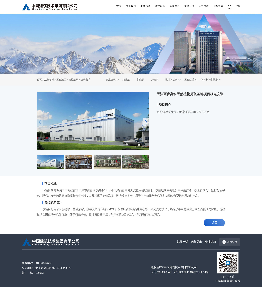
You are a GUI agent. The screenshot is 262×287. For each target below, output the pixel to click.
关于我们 (131, 6)
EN (238, 6)
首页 (118, 6)
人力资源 (203, 6)
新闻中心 (174, 6)
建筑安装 (85, 79)
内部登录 (196, 241)
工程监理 (189, 79)
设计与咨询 (171, 79)
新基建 (126, 79)
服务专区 (218, 6)
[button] (146, 122)
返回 (214, 222)
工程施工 (61, 79)
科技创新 (160, 6)
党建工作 (189, 6)
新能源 (140, 79)
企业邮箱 (210, 241)
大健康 (154, 79)
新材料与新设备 (209, 79)
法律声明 (182, 241)
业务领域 (145, 6)
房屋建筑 (73, 79)
